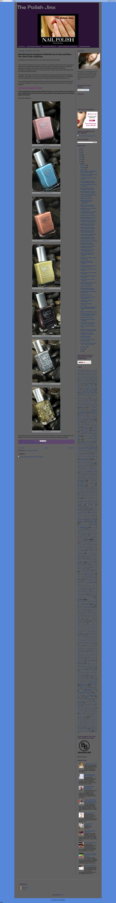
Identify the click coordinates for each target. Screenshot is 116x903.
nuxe (91, 616)
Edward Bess (80, 474)
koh (88, 549)
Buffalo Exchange (81, 416)
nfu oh (86, 610)
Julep (86, 540)
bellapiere (79, 400)
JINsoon (92, 535)
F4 (94, 485)
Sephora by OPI (91, 663)
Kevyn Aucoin (92, 544)
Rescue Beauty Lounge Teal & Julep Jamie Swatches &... (88, 234)
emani (94, 477)
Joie (96, 536)
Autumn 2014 (88, 385)
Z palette (84, 731)
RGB (90, 651)
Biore (78, 406)
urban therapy (82, 719)
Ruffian (79, 658)
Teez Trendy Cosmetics (82, 704)
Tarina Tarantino (92, 701)
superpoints (82, 699)
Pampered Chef (81, 628)
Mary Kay (93, 579)
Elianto (78, 476)
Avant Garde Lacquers (90, 386)
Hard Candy (89, 515)
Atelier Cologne (80, 382)
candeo (79, 424)
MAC (95, 570)
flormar (94, 491)
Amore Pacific (90, 376)
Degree (95, 459)
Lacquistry (88, 552)
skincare (84, 675)
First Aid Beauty (86, 491)
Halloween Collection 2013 (83, 513)
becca (87, 398)
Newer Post (21, 448)
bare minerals (91, 389)
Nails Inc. (86, 604)
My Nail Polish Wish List (49, 46)
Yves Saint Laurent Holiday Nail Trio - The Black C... (87, 323)
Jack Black (81, 532)
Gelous (84, 501)
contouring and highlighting (85, 448)
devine (87, 464)
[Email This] (40, 441)
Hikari (94, 518)
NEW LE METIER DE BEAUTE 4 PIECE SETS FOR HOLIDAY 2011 (88, 308)
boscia (95, 413)
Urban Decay (81, 718)
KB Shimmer (92, 543)
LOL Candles (88, 565)
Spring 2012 (93, 683)
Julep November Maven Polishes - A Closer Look (87, 243)
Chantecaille (84, 432)
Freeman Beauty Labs (90, 497)
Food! (88, 492)
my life (84, 594)
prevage (79, 640)
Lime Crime (91, 559)
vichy (83, 721)
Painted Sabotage (90, 627)
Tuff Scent (90, 715)
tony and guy (81, 711)
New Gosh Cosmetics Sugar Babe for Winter (87, 340)
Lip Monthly (90, 561)
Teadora (94, 702)
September (83, 347)
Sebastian (89, 661)
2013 (80, 159)
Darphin (93, 457)
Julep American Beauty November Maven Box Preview (86, 262)
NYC (94, 616)
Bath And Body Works (87, 392)
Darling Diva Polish (82, 457)
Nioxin (80, 612)
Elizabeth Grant (86, 477)
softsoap (79, 680)
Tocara (78, 710)
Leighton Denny (93, 558)
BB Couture (87, 394)
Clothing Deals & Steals (86, 442)
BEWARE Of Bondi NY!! (90, 843)
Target (85, 701)
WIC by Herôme (91, 725)
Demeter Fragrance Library (85, 460)
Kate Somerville (84, 543)
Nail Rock (79, 601)
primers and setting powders (90, 640)
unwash (93, 716)
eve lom (89, 482)
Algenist (79, 373)
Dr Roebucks (89, 470)
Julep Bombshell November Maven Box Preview (87, 250)
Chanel (94, 430)
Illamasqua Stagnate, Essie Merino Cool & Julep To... (87, 231)
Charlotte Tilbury (87, 433)
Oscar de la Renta (81, 624)
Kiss (86, 546)
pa (86, 625)
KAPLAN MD (86, 541)
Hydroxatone (92, 525)
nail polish (32, 442)
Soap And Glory (91, 678)
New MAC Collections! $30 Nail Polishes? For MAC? (88, 175)
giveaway (80, 504)
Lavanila (87, 556)
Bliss (84, 409)
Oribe (93, 621)
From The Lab (87, 498)
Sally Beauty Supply (90, 660)
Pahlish (91, 625)
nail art (91, 596)
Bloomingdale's (80, 410)
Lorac (88, 567)
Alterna (84, 374)
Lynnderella (87, 570)
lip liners (83, 561)
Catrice (86, 429)
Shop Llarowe (80, 669)
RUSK (83, 658)
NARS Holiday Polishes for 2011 (88, 311)
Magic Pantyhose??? (89, 813)
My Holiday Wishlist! (85, 295)
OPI (87, 621)
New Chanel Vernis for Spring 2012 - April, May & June (88, 343)
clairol (93, 439)
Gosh (88, 509)
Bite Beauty (83, 407)
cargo (89, 425)
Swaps (89, 699)
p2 (83, 625)
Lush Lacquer (92, 568)
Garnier (79, 501)
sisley (96, 672)
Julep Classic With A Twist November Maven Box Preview (87, 254)
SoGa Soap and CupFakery (89, 680)
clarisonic (87, 441)
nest (96, 607)
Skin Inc (88, 673)
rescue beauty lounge (86, 649)
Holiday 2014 (92, 521)
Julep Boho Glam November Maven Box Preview (87, 247)
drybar (81, 473)
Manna (93, 576)
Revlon (85, 651)
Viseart (95, 721)
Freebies (81, 497)
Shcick (80, 667)
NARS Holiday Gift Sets (86, 198)
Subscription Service (84, 692)
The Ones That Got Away (86, 317)
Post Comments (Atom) (31, 450)
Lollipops (95, 565)
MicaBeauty (79, 585)
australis (88, 382)
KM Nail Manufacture (86, 547)
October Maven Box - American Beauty (85, 337)
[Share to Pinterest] (45, 441)
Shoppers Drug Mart (91, 669)
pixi (89, 636)
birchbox (94, 406)
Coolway (89, 450)
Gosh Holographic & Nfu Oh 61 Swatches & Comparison (88, 212)
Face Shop (89, 486)
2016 (80, 153)
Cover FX (85, 451)
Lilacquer (85, 559)
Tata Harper (88, 702)
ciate (85, 438)
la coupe (89, 550)
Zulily (95, 731)
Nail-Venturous (92, 601)
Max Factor (84, 582)
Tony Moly (88, 711)
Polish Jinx (25, 887)
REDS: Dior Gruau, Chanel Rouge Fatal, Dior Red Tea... (88, 205)
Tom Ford (95, 710)
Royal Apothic (92, 657)
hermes (88, 518)
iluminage (93, 527)
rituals (79, 652)
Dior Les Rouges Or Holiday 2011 (87, 326)
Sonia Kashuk (80, 681)
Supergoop (94, 698)
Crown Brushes (80, 453)
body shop (82, 413)
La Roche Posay (81, 552)
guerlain (87, 510)
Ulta (87, 716)
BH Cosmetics (91, 403)
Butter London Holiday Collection (86, 304)
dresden (95, 470)
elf (95, 474)
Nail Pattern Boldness (86, 597)
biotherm (88, 406)
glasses (87, 506)
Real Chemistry (80, 646)
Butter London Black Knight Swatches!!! (87, 276)
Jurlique (95, 539)
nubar (92, 615)
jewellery (84, 535)
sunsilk (88, 698)
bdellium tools (94, 394)
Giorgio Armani (83, 503)
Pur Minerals (82, 643)
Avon (78, 388)
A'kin (85, 370)
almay (80, 374)
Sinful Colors (90, 672)
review (94, 649)
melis (94, 583)
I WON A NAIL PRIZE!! (85, 286)
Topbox (81, 713)
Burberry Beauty (91, 418)
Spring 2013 (84, 684)
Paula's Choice (92, 630)
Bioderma (85, 404)
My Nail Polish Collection (34, 46)
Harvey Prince (91, 516)
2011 (80, 163)
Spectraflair (84, 683)
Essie (90, 480)
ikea (78, 527)
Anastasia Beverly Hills (91, 377)
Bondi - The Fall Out (89, 865)
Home (46, 448)
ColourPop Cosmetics (89, 447)
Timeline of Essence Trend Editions (67, 46)
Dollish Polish (87, 467)
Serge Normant (93, 666)
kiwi (92, 546)
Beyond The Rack (82, 403)
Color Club (88, 445)
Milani (87, 586)
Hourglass (91, 524)
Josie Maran (82, 538)
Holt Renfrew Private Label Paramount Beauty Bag (87, 188)
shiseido (86, 668)
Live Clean (93, 564)
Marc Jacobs (80, 578)
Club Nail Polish (86, 444)
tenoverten (91, 704)
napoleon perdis (84, 606)
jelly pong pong (83, 533)
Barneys (79, 391)
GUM (80, 512)
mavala (78, 582)
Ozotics (79, 625)
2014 (80, 157)
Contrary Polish (81, 450)
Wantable (90, 722)
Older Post (71, 448)
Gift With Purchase (92, 501)
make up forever (89, 573)
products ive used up (92, 642)
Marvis (87, 579)
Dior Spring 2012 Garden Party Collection (88, 273)
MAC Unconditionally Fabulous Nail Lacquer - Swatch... (88, 172)
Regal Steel (93, 648)
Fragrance (79, 495)
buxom (79, 421)
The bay (85, 705)
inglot (84, 529)
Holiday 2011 (80, 519)
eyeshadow (81, 485)
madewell (89, 571)
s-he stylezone (90, 658)
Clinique (94, 441)
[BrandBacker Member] (84, 753)
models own (84, 590)
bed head (93, 398)
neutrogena (90, 609)
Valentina (90, 719)
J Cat (96, 530)
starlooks (90, 687)
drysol (85, 473)
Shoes (93, 668)
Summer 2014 (88, 697)
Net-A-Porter (82, 609)
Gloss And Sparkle (93, 507)
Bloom (93, 409)
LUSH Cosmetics (82, 568)
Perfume (79, 631)
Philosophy (82, 634)
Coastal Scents (80, 445)
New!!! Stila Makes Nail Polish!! (88, 241)
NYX (78, 618)
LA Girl (94, 550)
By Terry (89, 421)
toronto (86, 713)
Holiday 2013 (81, 521)
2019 (80, 148)
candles (85, 424)
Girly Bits (92, 503)
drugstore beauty (92, 471)
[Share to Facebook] (44, 441)
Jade (89, 532)
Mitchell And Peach (87, 588)
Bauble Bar (80, 394)
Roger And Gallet (91, 655)
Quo (94, 643)
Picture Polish (81, 636)
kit (89, 546)
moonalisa (89, 591)
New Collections (40, 442)
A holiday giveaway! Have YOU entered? (88, 270)
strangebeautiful (87, 690)
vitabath (85, 722)
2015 (80, 155)
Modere (93, 589)
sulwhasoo (84, 693)
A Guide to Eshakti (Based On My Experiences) (89, 788)
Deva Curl (81, 464)
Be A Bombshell (82, 395)
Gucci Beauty (80, 510)
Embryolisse (80, 479)
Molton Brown (81, 591)
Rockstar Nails (87, 652)
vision (80, 722)
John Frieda (91, 536)
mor (95, 591)
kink (83, 546)
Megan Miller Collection (83, 583)
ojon (89, 619)
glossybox (81, 509)
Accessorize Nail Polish (82, 371)
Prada (94, 637)
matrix (86, 580)
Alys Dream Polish (92, 374)
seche (94, 661)
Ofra (85, 619)
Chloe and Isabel (87, 436)
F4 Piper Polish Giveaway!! (88, 824)
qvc (86, 645)
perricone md (85, 631)
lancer (94, 552)
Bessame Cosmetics (92, 401)
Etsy (84, 482)
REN (78, 649)
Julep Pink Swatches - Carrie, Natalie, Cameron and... (88, 218)
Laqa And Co (89, 553)
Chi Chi (89, 435)
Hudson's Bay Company (82, 525)
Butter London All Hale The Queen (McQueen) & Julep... (87, 228)
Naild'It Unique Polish (83, 603)
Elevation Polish (89, 474)
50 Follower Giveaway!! (90, 764)
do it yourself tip (86, 465)
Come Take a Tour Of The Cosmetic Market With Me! (90, 855)
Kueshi (78, 550)
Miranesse (93, 586)
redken (79, 648)
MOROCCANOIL (80, 592)
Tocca (83, 710)
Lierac (80, 559)
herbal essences (81, 518)
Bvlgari (84, 421)
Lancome (80, 553)
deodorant (95, 460)
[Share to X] (43, 441)
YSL (90, 730)
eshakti (95, 479)
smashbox (86, 677)
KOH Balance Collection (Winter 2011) (86, 301)
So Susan (84, 678)
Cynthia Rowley (93, 454)
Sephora (80, 663)
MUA (88, 593)
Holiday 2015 (84, 522)
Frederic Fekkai (93, 495)
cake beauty (80, 422)
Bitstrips (90, 407)
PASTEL (85, 630)
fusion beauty (87, 500)
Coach (94, 444)
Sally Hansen (80, 661)
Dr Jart (83, 470)
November (83, 167)
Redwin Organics (85, 648)
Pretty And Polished (90, 639)
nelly (83, 607)
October (82, 169)
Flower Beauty (81, 492)
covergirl (93, 451)
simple (78, 672)
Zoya (89, 731)
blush (88, 410)
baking (83, 389)
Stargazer (84, 687)
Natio (78, 607)
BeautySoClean (80, 398)
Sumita (89, 693)
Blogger (61, 894)
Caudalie (79, 430)
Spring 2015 (84, 686)
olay (93, 619)
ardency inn (82, 380)
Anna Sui (88, 379)
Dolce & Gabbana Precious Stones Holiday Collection (87, 182)
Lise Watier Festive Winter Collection (87, 280)
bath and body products (90, 391)
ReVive (79, 651)
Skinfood (91, 675)
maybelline (92, 582)
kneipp (94, 547)
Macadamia (82, 571)
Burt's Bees (79, 419)
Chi (84, 435)
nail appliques (84, 596)
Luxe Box (79, 570)
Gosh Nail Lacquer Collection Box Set (88, 178)
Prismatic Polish (82, 642)
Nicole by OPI (93, 610)
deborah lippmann (83, 459)
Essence (82, 480)
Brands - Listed (91, 415)
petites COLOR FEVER (86, 633)
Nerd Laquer (88, 607)
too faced (94, 712)
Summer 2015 (81, 698)
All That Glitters (93, 373)
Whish (83, 725)
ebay (90, 473)
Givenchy (90, 504)
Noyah (87, 615)
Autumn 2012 (85, 383)
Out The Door (92, 624)
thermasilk (79, 708)
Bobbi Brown (93, 412)
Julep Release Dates (84, 46)
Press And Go (80, 639)
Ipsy (90, 528)
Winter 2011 (80, 727)
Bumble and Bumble (92, 416)
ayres (83, 388)
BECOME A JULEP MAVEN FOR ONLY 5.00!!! (88, 292)
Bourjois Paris (82, 415)
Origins (79, 622)
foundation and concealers (87, 494)
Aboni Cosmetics (92, 370)
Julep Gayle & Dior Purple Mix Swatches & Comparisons (88, 221)
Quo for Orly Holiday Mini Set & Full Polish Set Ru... (88, 195)
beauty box (90, 395)
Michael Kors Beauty (90, 585)
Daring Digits (91, 456)
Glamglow (80, 506)
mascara (79, 581)
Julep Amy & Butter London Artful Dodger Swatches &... (88, 238)
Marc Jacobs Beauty (91, 578)
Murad (93, 593)
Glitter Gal (84, 507)
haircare (85, 512)
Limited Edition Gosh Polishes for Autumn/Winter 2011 (88, 314)
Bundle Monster (82, 418)
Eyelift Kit (82, 483)
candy (90, 424)
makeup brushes (89, 575)
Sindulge (84, 672)
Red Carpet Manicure (90, 646)
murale (78, 594)
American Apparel (81, 376)
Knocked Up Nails (81, 549)
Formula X (94, 492)
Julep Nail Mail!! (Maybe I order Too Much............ (88, 185)
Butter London (89, 420)
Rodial (84, 655)
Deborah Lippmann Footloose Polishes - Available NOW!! (88, 330)
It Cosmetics (90, 530)
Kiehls (78, 546)
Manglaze (88, 576)
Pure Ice (88, 643)
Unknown (24, 889)
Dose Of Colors (88, 468)
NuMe (86, 616)
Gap (94, 500)
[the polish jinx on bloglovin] (83, 90)
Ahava (94, 371)
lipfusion (89, 562)
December (83, 165)
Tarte (80, 703)
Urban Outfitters (93, 717)
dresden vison (82, 471)
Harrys (84, 516)
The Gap (91, 705)
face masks (80, 486)
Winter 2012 (89, 727)
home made (83, 524)
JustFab (80, 541)
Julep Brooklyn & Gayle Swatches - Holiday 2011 (87, 333)
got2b (94, 509)
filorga (90, 489)
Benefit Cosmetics (89, 400)
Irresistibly (94, 528)
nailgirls (93, 603)
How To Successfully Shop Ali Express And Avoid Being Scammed (90, 801)
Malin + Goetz (80, 576)
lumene (94, 567)
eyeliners (91, 483)
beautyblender (90, 397)
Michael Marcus (80, 586)
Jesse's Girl (92, 533)
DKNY (78, 465)
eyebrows (95, 482)
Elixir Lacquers (86, 476)
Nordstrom (86, 612)
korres (93, 549)
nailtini (95, 604)
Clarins (79, 441)
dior (92, 464)
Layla (92, 556)
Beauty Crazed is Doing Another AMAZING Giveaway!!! (86, 202)
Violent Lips (89, 721)
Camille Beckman (91, 422)
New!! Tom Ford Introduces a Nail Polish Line (88, 297)
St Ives (92, 686)
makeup (79, 575)
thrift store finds (89, 709)
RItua (94, 651)
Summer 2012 (85, 695)
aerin (90, 371)
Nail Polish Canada (92, 600)
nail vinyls (85, 601)
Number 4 (81, 616)
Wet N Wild (84, 724)
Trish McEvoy (82, 714)
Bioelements (93, 404)
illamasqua (84, 527)
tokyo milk (88, 710)
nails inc (79, 604)
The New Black (91, 707)
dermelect (86, 462)
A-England (80, 370)
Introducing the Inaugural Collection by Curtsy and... (87, 289)
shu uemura (92, 670)
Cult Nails (88, 453)
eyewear (90, 485)
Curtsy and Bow (26, 442)
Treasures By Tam (93, 713)
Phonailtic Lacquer (92, 634)
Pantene (88, 628)
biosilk (83, 406)
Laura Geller (88, 555)
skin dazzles (81, 673)
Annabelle (94, 379)
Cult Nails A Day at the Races (87, 215)
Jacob (86, 532)
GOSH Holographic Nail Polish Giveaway (90, 775)
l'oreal (83, 550)
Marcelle (82, 579)
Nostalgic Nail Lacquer (88, 613)
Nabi (78, 596)
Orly (85, 622)
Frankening (86, 495)
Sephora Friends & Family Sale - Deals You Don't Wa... (88, 266)
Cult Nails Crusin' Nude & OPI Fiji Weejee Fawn (88, 209)
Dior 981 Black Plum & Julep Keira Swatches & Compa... (87, 192)
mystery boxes (92, 594)
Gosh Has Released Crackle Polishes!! (87, 320)
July (81, 351)
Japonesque (94, 532)
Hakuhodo (92, 512)
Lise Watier (85, 564)
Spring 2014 (94, 684)
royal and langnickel (82, 657)
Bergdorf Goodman (81, 401)
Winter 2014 (84, 728)
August (82, 349)
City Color (87, 439)
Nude (96, 615)
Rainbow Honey (92, 645)
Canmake (84, 425)
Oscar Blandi (92, 622)
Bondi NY (89, 413)
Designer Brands (93, 462)
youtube (85, 730)
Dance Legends (82, 456)
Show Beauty (83, 670)
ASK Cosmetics (91, 380)
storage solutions (92, 689)
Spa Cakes (87, 681)
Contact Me (21, 46)
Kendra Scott (80, 544)
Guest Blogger (94, 510)
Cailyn (94, 421)
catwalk (94, 428)
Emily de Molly (87, 479)
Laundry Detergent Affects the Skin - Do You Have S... (88, 283)
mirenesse (79, 588)
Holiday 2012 (90, 519)
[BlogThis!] (41, 441)
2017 (80, 151)
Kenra (86, 544)
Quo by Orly (80, 645)
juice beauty (90, 538)
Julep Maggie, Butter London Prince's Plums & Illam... (88, 224)
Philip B (95, 633)
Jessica (78, 535)
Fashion (88, 488)
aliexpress (86, 373)
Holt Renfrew (93, 522)
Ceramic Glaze (86, 430)
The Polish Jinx (36, 7)
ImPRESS (79, 528)
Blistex (88, 409)
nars (92, 606)
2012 (80, 161)
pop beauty (88, 637)
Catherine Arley (87, 427)
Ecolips (94, 473)
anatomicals (81, 379)
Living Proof (80, 565)
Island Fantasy (82, 530)
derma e (80, 462)
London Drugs (82, 567)
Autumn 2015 (80, 386)
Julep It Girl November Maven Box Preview (88, 258)
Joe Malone (84, 536)
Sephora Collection (82, 665)
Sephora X (86, 666)
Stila (83, 689)
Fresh (79, 498)
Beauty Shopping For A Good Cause (90, 831)
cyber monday (86, 454)
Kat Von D (94, 541)
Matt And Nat (93, 580)
